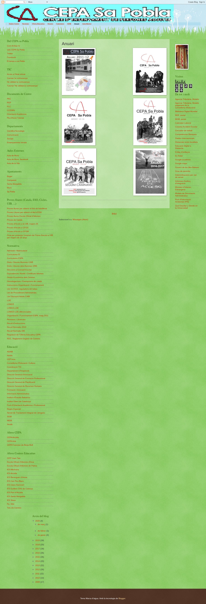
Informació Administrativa (18, 394)
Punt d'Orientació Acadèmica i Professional (26, 405)
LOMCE (10, 304)
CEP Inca (11, 359)
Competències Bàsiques (186, 134)
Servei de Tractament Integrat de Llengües (26, 413)
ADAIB (10, 352)
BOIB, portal (180, 119)
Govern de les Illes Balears (187, 167)
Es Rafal (179, 156)
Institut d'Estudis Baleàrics (18, 397)
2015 (37, 557)
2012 (37, 569)
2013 (37, 565)
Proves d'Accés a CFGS (17, 228)
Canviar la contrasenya (17, 78)
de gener (42, 535)
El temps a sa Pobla (16, 61)
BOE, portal (180, 115)
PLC (9, 107)
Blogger (122, 598)
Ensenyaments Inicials (17, 142)
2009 (37, 582)
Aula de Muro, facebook (17, 159)
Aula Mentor (86, 24)
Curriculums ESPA (15, 258)
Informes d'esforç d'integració (183, 182)
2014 (37, 561)
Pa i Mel (10, 504)
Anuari (76, 24)
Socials (10, 139)
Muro (9, 188)
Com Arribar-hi (13, 46)
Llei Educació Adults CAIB (18, 296)
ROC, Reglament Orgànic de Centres (23, 339)
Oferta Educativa (38, 24)
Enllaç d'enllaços (182, 152)
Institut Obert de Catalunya (19, 401)
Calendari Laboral (183, 123)
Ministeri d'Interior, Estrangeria (183, 188)
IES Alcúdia (12, 473)
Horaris (50, 24)
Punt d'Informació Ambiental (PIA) (183, 201)
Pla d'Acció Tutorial (15, 118)
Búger (9, 176)
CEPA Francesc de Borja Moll (20, 445)
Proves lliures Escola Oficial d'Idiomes (23, 216)
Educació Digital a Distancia (183, 147)
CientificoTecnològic (16, 131)
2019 (37, 540)
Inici (114, 213)
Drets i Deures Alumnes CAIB (20, 262)
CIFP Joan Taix (13, 458)
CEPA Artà (11, 441)
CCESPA (11, 110)
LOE (9, 300)
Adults (9, 355)
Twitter (10, 54)
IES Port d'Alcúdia (15, 492)
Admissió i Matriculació (17, 251)
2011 (37, 574)
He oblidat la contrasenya (18, 82)
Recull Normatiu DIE (16, 331)
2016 (37, 553)
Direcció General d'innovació (19, 375)
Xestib (9, 424)
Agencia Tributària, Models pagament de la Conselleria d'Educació (187, 105)
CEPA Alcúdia (13, 437)
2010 (37, 578)
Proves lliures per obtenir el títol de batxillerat (27, 209)
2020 (37, 521)
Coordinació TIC (14, 367)
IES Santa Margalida (16, 496)
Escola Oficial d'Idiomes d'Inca (20, 462)
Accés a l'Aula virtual (16, 74)
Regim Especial (14, 409)
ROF (9, 103)
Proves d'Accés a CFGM (18, 231)
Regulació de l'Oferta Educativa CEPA (23, 335)
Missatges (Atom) (80, 219)
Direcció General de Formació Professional (26, 378)
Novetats (25, 24)
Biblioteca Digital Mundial (186, 111)
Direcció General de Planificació (21, 382)
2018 (37, 545)
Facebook (11, 57)
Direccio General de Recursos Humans (24, 386)
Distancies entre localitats (186, 142)
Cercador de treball (183, 131)
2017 (37, 549)
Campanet (11, 180)
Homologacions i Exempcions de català (24, 281)
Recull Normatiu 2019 (16, 327)
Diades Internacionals (184, 138)
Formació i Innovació (16, 390)
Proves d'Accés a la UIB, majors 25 (22, 224)
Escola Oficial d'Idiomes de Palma (22, 466)
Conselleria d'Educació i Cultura (21, 363)
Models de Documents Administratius (185, 194)
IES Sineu (11, 500)
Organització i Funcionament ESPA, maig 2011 (27, 316)
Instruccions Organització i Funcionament (25, 285)
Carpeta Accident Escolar (186, 127)
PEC (9, 99)
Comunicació (12, 135)
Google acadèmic (183, 160)
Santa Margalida (14, 184)
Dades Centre (14, 24)
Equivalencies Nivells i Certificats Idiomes (25, 274)
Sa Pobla (11, 192)
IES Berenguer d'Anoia (17, 477)
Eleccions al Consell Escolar (19, 270)
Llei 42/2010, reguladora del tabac (22, 289)
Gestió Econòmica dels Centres (21, 277)
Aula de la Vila (13, 163)
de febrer (42, 531)
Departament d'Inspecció (18, 371)
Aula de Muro (13, 156)
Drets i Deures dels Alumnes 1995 (22, 266)
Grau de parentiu (182, 171)
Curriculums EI (13, 254)
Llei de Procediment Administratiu (22, 293)
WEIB (9, 421)
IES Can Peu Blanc (15, 481)
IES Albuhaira (13, 470)
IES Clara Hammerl (15, 485)
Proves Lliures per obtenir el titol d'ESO (24, 212)
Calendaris (60, 24)
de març (42, 524)
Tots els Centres (14, 508)
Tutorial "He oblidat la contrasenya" (22, 86)
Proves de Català (14, 220)
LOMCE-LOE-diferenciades (19, 312)
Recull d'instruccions (16, 323)
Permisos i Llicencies (16, 320)
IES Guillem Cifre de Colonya (20, 489)
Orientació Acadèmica (16, 114)
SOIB (69, 24)
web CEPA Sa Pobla (16, 50)
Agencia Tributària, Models (187, 99)
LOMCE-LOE (13, 308)
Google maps (181, 163)
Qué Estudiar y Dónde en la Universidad (186, 207)
